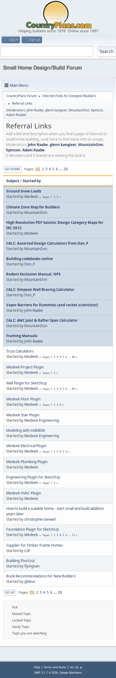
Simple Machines (71, 672)
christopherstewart (40, 519)
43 (73, 389)
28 (65, 169)
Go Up (9, 592)
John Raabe (35, 110)
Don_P (29, 264)
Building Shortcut (20, 560)
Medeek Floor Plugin (23, 399)
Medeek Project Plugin (25, 367)
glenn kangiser (56, 110)
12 (73, 535)
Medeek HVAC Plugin (23, 493)
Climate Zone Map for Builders (33, 207)
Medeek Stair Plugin (22, 415)
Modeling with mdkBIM (25, 430)
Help (37, 667)
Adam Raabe (15, 114)
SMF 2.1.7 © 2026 (46, 672)
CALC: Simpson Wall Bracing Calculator (40, 289)
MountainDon (79, 110)
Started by (32, 180)
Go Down (12, 169)
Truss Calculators (20, 351)
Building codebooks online (29, 258)
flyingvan (31, 566)
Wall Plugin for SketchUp (26, 383)
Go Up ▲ (76, 667)
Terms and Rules (55, 667)
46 (73, 357)
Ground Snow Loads (23, 191)
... (61, 169)
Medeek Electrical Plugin (26, 445)
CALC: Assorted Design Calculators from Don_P (47, 243)
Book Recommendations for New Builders (41, 576)
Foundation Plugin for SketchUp (32, 529)
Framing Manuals (21, 335)
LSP (27, 550)
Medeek (31, 196)
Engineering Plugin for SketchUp (33, 477)
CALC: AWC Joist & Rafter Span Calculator (42, 320)
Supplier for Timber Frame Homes (34, 545)
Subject (12, 180)
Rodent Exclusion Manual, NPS (33, 274)
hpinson (97, 110)
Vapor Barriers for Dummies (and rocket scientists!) (52, 305)
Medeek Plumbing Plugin (26, 461)
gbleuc (29, 581)
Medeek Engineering (41, 420)
